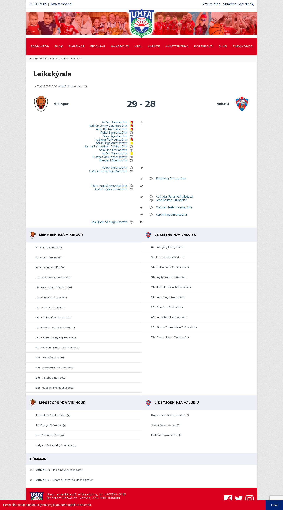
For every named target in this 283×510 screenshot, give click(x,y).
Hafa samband (61, 4)
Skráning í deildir (236, 4)
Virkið (62, 86)
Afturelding (212, 4)
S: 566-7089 (38, 4)
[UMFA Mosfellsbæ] (141, 23)
